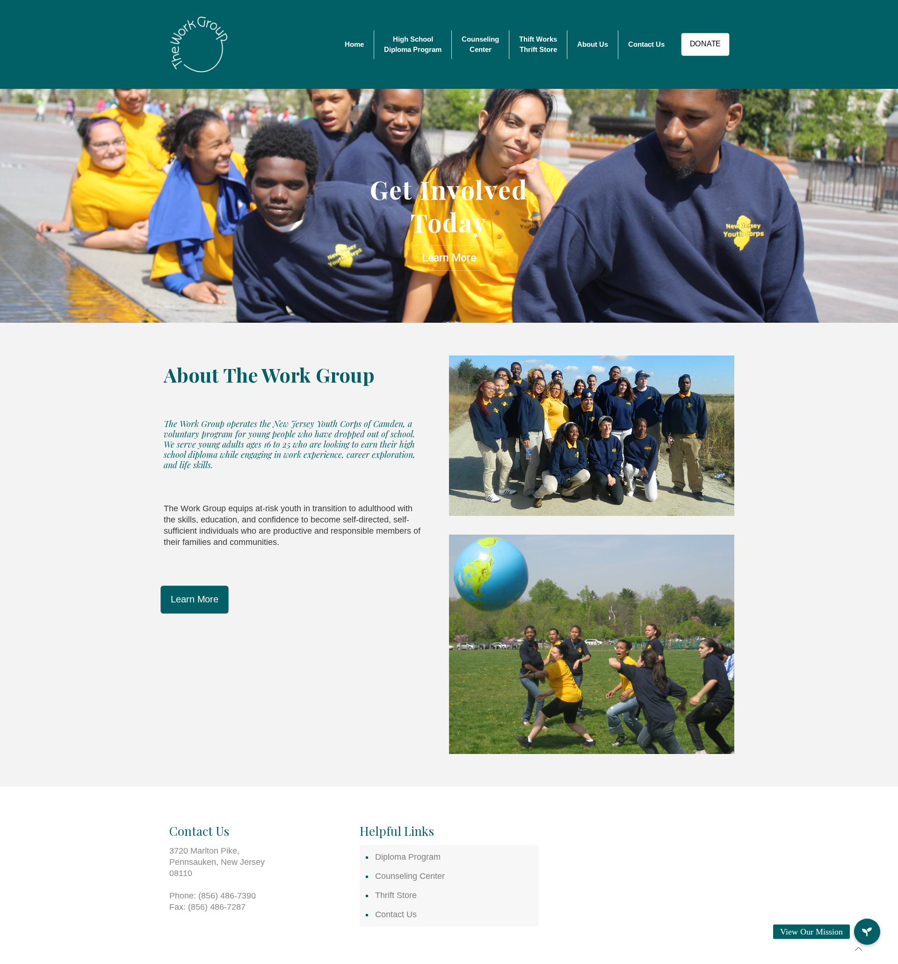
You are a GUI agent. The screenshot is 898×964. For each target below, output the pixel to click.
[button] (867, 932)
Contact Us (396, 914)
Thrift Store (396, 895)
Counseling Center (410, 876)
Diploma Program (408, 857)
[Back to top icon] (859, 949)
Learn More (449, 258)
